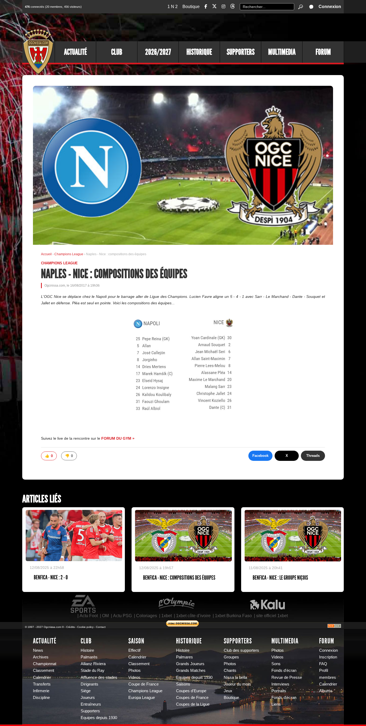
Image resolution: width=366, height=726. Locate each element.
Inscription (328, 657)
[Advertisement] (246, 26)
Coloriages (146, 615)
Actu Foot (89, 615)
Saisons (183, 684)
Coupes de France (192, 697)
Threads (313, 456)
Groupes (231, 657)
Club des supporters (241, 650)
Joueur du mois (237, 684)
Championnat (44, 664)
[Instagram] (223, 6)
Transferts (42, 684)
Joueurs (88, 697)
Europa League (141, 697)
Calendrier (42, 677)
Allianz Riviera (93, 664)
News (38, 650)
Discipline (41, 697)
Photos (134, 670)
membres (327, 677)
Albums (326, 691)
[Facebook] (205, 6)
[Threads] (232, 7)
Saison (136, 641)
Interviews (280, 684)
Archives (40, 657)
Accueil (46, 254)
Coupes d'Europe (191, 691)
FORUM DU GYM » (118, 438)
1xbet (166, 615)
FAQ (323, 664)
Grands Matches (191, 670)
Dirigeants (89, 684)
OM (105, 615)
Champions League (69, 254)
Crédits (70, 626)
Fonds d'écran (283, 670)
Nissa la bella (235, 677)
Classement (43, 670)
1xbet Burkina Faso (233, 615)
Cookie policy (85, 626)
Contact (101, 626)
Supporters (241, 52)
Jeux (228, 691)
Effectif (134, 650)
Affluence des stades (99, 677)
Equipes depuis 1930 (99, 718)
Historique (199, 52)
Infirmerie (41, 691)
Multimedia (282, 52)
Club (116, 52)
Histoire (87, 650)
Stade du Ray (92, 670)
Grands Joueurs (190, 664)
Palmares (184, 657)
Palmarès (89, 657)
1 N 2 (172, 6)
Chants (230, 670)
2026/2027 (158, 52)
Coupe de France (143, 684)
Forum (323, 52)
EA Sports (83, 604)
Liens (276, 704)
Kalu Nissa (267, 604)
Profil (323, 670)
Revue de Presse (286, 677)
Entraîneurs (91, 704)
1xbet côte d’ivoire (193, 615)
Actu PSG (122, 615)
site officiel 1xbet (272, 615)
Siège (86, 691)
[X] (214, 7)
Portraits (278, 691)
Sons (276, 664)
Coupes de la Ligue (193, 704)
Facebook (260, 456)
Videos (134, 677)
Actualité (75, 52)
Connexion (330, 6)
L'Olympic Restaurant (176, 604)
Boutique (191, 6)
